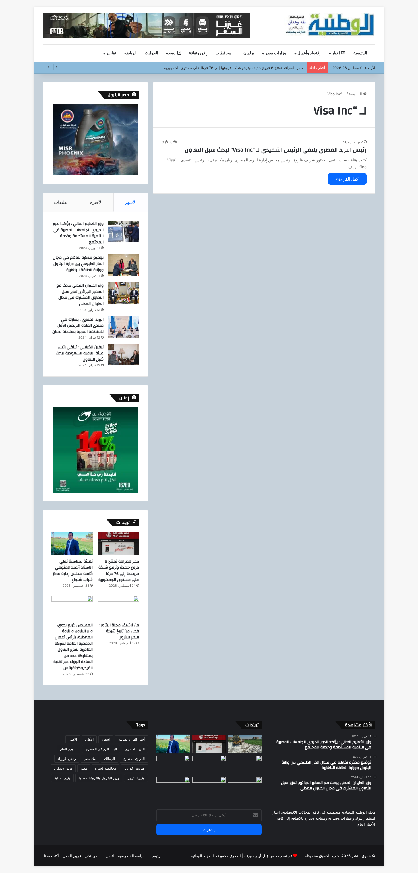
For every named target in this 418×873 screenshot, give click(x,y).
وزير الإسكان (63, 768)
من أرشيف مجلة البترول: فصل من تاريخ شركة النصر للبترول (119, 631)
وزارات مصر (275, 53)
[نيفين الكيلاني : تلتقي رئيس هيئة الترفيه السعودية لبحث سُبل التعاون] (123, 354)
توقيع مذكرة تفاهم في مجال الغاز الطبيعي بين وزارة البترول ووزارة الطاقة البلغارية (78, 263)
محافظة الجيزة (105, 768)
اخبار (336, 53)
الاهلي (73, 739)
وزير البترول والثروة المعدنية (98, 778)
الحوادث (151, 53)
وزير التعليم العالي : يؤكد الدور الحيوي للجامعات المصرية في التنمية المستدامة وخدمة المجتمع (78, 233)
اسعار (106, 739)
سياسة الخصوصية (132, 855)
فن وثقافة (197, 53)
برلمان (248, 53)
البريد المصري (135, 749)
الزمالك (109, 758)
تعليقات (61, 202)
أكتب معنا (51, 855)
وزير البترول (136, 778)
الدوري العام (68, 749)
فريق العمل (72, 855)
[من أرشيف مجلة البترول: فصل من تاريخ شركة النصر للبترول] (118, 607)
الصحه (171, 53)
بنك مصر (90, 758)
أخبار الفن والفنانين (131, 739)
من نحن (91, 855)
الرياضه (130, 53)
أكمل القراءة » (347, 179)
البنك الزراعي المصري (101, 749)
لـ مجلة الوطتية (202, 855)
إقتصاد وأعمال (308, 53)
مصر (83, 768)
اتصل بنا (107, 855)
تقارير (111, 53)
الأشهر (130, 202)
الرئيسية (360, 53)
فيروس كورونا (134, 768)
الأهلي (89, 739)
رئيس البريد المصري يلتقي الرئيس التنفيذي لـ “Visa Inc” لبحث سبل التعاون (276, 149)
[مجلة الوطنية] (329, 25)
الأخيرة (96, 202)
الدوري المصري (134, 758)
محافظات (224, 53)
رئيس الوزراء (66, 758)
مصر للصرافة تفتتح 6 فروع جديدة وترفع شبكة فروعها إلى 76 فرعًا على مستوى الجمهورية (118, 571)
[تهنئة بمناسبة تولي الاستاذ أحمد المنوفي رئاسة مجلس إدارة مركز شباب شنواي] (72, 543)
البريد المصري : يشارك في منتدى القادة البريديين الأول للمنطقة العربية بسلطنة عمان (78, 325)
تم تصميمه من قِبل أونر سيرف (268, 855)
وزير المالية (62, 778)
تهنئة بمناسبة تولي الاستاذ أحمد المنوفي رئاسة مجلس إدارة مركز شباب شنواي (73, 571)
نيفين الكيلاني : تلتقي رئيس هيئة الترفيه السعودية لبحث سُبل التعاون (80, 353)
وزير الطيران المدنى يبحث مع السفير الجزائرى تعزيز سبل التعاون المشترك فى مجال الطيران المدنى (80, 295)
